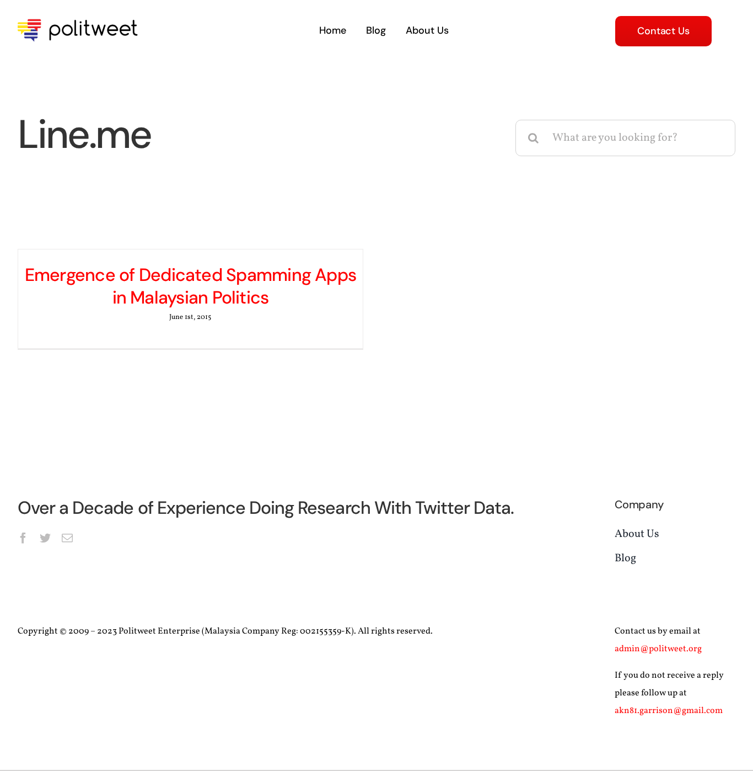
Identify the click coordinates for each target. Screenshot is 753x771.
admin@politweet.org (658, 649)
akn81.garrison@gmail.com (669, 711)
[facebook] (23, 538)
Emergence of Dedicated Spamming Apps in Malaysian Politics (190, 286)
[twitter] (45, 538)
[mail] (67, 538)
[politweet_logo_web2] (81, 17)
